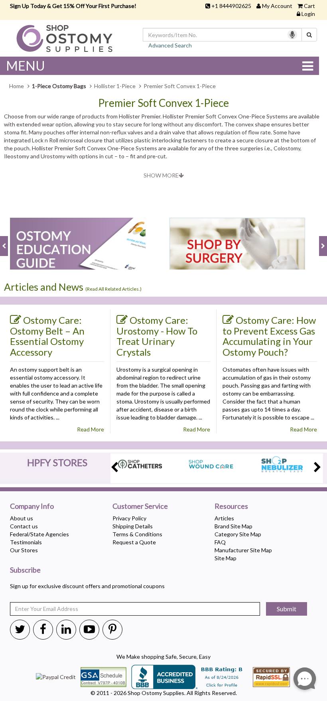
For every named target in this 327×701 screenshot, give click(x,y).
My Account (277, 5)
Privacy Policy (129, 518)
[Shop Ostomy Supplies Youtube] (89, 629)
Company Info (32, 506)
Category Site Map (238, 534)
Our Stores (24, 550)
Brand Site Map (233, 526)
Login (308, 13)
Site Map (225, 558)
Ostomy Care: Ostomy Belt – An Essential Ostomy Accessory (47, 336)
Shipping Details (132, 526)
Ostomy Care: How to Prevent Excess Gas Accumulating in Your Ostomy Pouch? (269, 336)
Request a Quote (134, 542)
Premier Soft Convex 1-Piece (163, 103)
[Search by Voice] (292, 34)
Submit (286, 608)
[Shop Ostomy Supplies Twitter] (20, 629)
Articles (224, 518)
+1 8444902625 (231, 5)
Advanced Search (170, 45)
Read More (90, 429)
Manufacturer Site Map (243, 550)
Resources (231, 506)
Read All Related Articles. (113, 289)
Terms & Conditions (137, 534)
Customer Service (140, 506)
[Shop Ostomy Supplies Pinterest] (112, 629)
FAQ (220, 542)
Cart (309, 5)
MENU (25, 65)
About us (21, 518)
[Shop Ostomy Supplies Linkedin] (66, 629)
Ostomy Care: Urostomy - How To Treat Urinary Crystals (156, 336)
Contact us (24, 526)
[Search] (309, 34)
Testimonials (26, 542)
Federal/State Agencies (39, 534)
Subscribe (25, 570)
